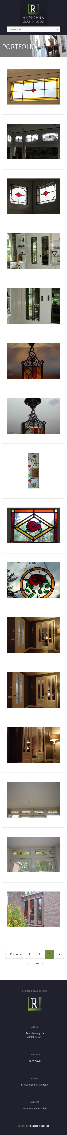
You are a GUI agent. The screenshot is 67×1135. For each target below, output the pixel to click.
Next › (39, 963)
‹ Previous (15, 954)
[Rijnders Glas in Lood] (33, 13)
